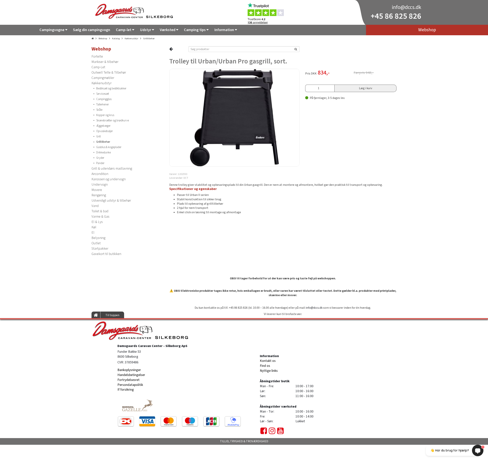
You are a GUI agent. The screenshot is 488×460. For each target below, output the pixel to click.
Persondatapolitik (130, 384)
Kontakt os (268, 360)
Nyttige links (269, 370)
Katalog (116, 38)
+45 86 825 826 (396, 16)
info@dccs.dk (406, 7)
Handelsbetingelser (131, 375)
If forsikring (125, 389)
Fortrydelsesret (128, 379)
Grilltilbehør (149, 38)
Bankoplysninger (129, 370)
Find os (265, 365)
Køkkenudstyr (131, 38)
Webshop (103, 38)
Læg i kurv (365, 88)
